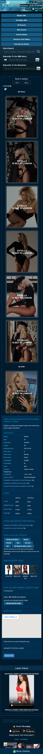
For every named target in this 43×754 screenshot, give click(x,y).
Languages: (7, 460)
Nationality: (7, 442)
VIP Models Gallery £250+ (23, 546)
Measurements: (9, 448)
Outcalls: (6, 469)
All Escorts (22, 25)
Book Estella (23, 751)
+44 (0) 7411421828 (35, 5)
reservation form (13, 603)
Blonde (8, 543)
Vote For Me (7, 86)
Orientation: (7, 463)
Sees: (5, 466)
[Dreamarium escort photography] (14, 747)
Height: (6, 445)
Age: (5, 439)
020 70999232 (37, 2)
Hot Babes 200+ (21, 20)
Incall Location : (9, 477)
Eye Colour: (7, 457)
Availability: (7, 474)
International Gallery (21, 44)
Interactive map (24, 641)
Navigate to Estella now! (14, 648)
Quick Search (8, 48)
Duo (18, 543)
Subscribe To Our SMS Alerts (15, 56)
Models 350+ (21, 15)
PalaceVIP (38, 9)
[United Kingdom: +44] (5, 59)
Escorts (27, 543)
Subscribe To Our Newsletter (14, 65)
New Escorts (21, 30)
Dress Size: (7, 451)
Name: (6, 436)
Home (17, 739)
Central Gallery (21, 34)
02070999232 (21, 597)
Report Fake (9, 655)
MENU (3, 2)
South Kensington (12, 539)
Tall (7, 546)
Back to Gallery (21, 79)
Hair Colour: (8, 454)
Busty (26, 539)
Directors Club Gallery (21, 39)
